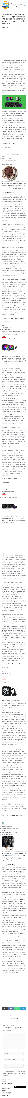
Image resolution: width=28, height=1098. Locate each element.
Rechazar (23, 1086)
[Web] (14, 1066)
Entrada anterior (14, 1016)
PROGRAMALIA (16, 5)
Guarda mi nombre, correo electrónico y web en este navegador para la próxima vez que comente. (14, 1073)
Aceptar (17, 1086)
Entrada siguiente (14, 1018)
